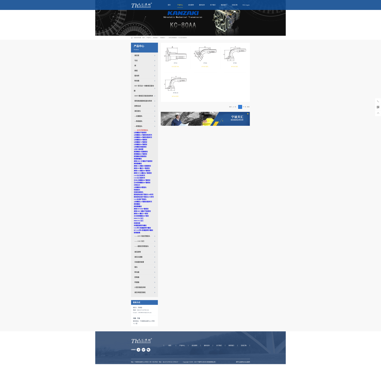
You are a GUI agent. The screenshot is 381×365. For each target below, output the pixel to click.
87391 (235, 63)
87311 (175, 63)
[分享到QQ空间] (138, 350)
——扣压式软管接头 (171, 37)
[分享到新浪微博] (143, 350)
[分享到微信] (148, 350)
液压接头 (155, 37)
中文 (243, 5)
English (248, 5)
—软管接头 (162, 37)
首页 (169, 5)
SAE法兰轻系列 (182, 37)
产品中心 (149, 37)
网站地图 (232, 362)
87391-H (175, 93)
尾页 (248, 107)
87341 (205, 63)
